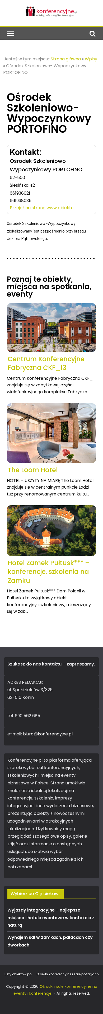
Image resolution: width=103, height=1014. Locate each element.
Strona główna (66, 59)
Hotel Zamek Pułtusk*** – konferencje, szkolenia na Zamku (49, 572)
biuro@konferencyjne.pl (48, 734)
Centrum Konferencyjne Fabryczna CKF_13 (46, 363)
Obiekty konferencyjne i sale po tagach (67, 974)
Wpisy (91, 59)
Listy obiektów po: (18, 974)
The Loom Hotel (33, 470)
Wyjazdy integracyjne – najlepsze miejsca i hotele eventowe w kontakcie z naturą (51, 917)
